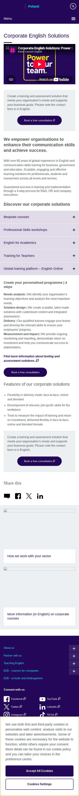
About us (9, 647)
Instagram (17, 714)
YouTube (52, 699)
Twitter (15, 706)
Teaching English (14, 663)
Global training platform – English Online (41, 271)
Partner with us (13, 655)
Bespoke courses (24, 219)
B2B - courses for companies (21, 670)
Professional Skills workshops (33, 232)
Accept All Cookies (39, 770)
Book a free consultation (38, 120)
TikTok (51, 714)
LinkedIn (52, 706)
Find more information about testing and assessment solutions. (32, 358)
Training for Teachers (27, 258)
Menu (8, 18)
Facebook (17, 699)
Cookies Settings (39, 784)
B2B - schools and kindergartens (23, 678)
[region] (39, 756)
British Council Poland (13, 7)
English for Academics (28, 245)
